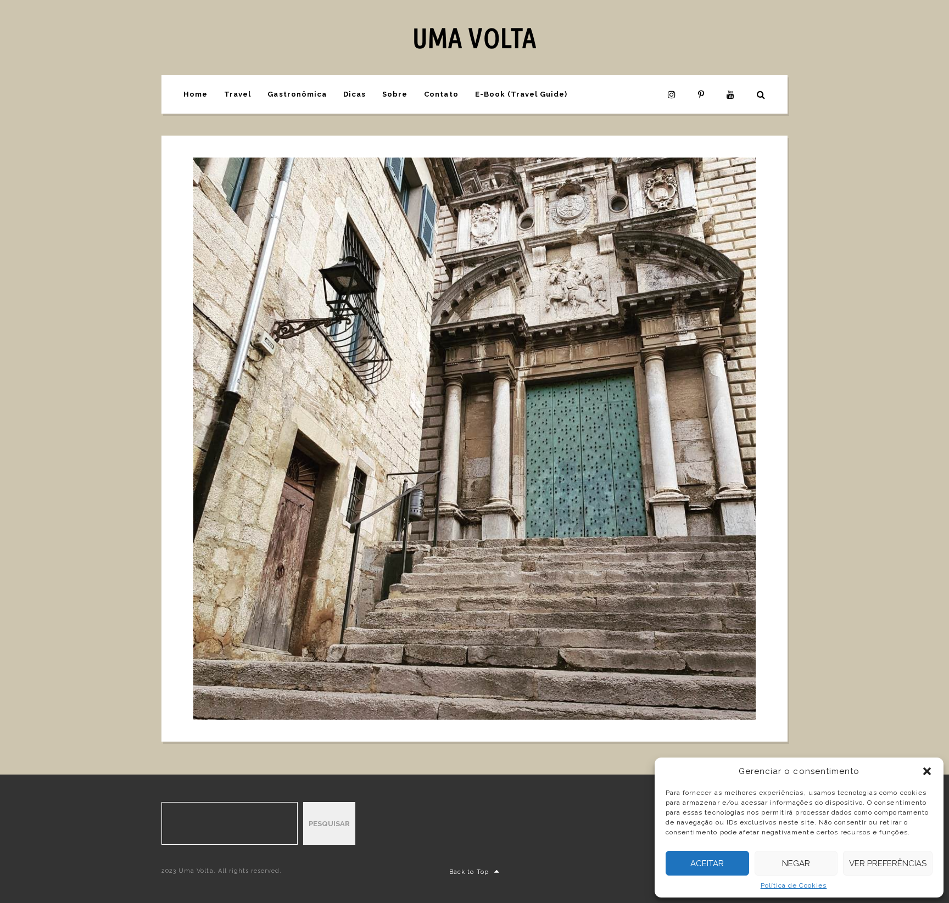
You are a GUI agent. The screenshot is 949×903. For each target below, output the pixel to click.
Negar (796, 863)
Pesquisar (329, 824)
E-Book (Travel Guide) (521, 94)
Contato (441, 94)
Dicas (354, 94)
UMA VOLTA (474, 37)
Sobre (394, 94)
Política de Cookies (794, 885)
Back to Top (468, 872)
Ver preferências (887, 863)
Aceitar (707, 863)
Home (195, 94)
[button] (927, 771)
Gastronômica (296, 94)
